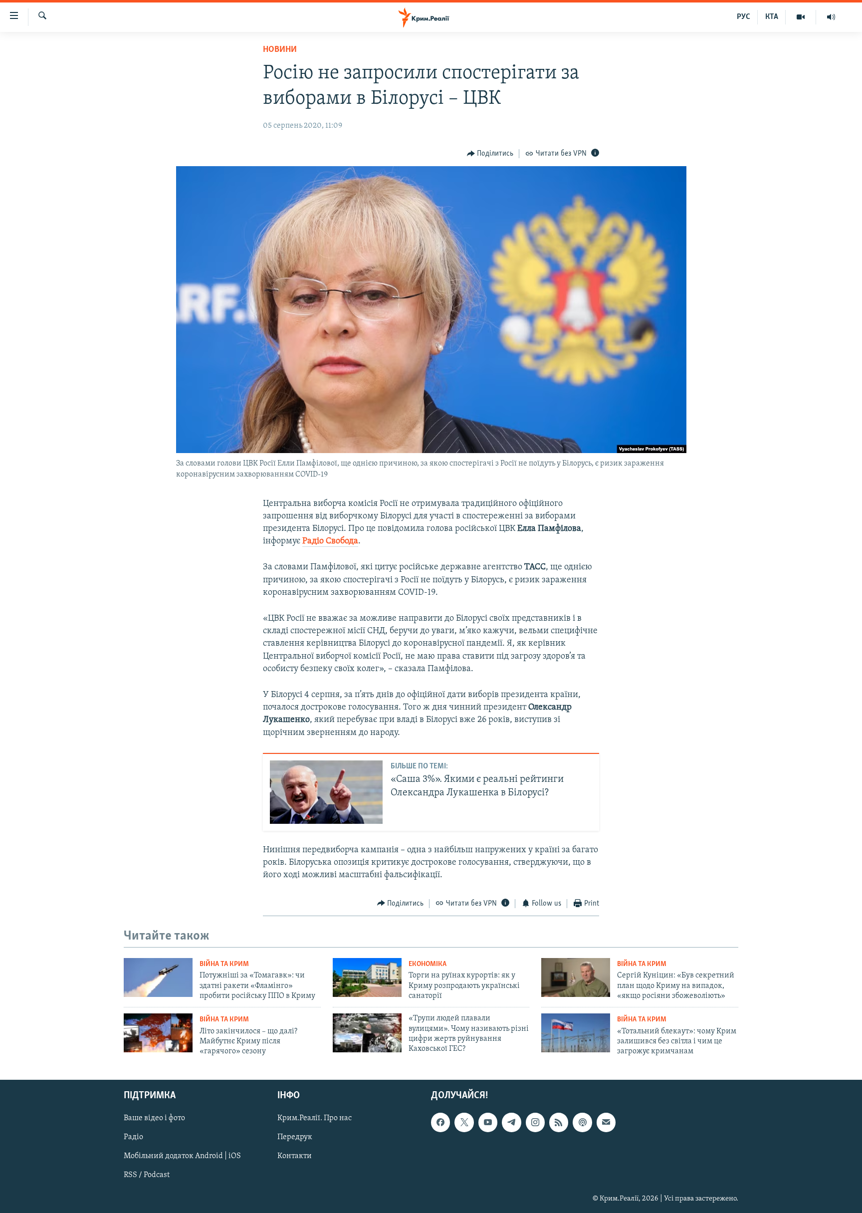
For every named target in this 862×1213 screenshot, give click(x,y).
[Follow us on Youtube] (487, 1122)
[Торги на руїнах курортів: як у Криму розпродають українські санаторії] (367, 977)
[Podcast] (582, 1122)
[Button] (490, 153)
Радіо (133, 1137)
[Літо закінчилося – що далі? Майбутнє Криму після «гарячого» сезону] (158, 1032)
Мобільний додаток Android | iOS (182, 1156)
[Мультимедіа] (801, 17)
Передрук (294, 1137)
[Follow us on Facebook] (440, 1122)
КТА (771, 17)
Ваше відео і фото (154, 1118)
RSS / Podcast (147, 1175)
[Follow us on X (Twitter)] (463, 1122)
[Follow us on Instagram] (535, 1122)
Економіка (427, 964)
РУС (743, 17)
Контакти (294, 1156)
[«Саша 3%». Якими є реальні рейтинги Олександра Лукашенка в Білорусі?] (326, 792)
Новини (280, 49)
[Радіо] (831, 17)
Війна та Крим (224, 964)
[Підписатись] (606, 1122)
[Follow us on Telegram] (511, 1122)
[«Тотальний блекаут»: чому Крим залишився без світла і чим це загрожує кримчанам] (575, 1032)
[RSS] (558, 1122)
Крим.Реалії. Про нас (314, 1118)
